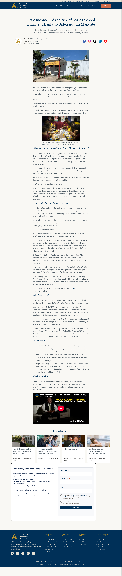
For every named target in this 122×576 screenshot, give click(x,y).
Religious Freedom (52, 544)
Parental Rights (51, 542)
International (97, 1)
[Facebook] (84, 41)
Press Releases (85, 542)
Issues (59, 6)
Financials (100, 552)
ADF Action (100, 549)
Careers (87, 1)
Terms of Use (49, 564)
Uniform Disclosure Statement (76, 564)
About (91, 6)
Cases (70, 6)
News (80, 6)
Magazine (83, 544)
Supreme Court (68, 539)
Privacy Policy (41, 564)
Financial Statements (61, 564)
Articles (82, 539)
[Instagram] (89, 41)
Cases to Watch (68, 542)
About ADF (100, 539)
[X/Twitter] (94, 41)
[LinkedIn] (100, 41)
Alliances (100, 542)
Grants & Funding (103, 544)
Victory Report (68, 544)
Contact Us (106, 1)
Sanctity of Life (51, 547)
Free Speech (49, 539)
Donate (106, 6)
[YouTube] (105, 41)
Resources (79, 1)
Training (99, 547)
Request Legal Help (68, 1)
